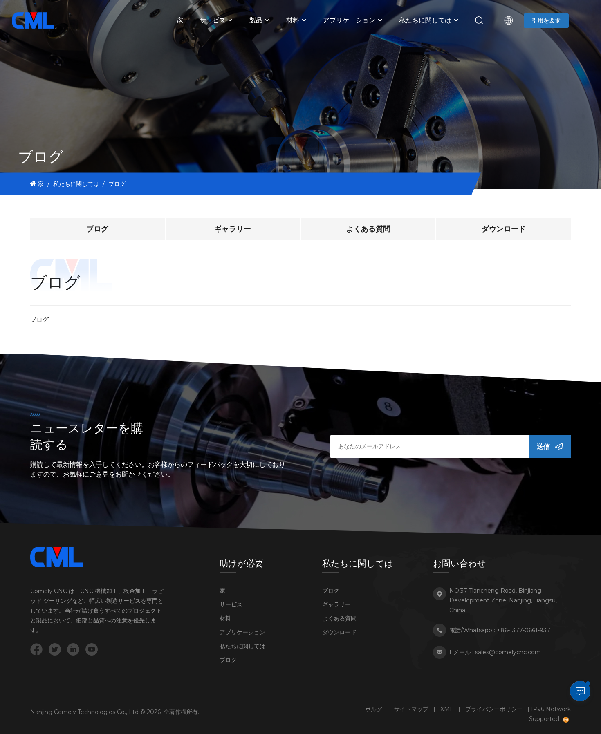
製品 (255, 20)
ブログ (97, 228)
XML (446, 709)
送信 (543, 446)
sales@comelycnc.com (508, 652)
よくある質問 (368, 228)
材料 (292, 20)
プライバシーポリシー (494, 709)
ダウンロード (504, 228)
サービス (213, 20)
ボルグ (373, 709)
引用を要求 (546, 20)
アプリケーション (349, 20)
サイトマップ (411, 709)
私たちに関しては (425, 20)
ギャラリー (232, 228)
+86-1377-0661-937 (523, 630)
